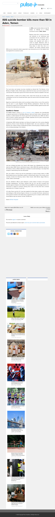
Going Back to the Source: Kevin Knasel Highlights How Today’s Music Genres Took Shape (17, 383)
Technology (26, 13)
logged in (14, 219)
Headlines (9, 13)
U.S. (37, 13)
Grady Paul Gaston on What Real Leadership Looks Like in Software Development (17, 301)
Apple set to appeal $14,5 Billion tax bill (14, 207)
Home (4, 13)
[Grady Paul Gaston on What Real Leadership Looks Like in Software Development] (16, 290)
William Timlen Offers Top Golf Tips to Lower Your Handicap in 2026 (17, 319)
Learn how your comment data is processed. (34, 222)
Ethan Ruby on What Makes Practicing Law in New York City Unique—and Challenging (17, 430)
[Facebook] (11, 234)
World (40, 13)
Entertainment (47, 13)
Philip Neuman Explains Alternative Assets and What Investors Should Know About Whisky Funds (17, 358)
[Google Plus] (14, 234)
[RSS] (17, 234)
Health (14, 13)
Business (32, 13)
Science (20, 13)
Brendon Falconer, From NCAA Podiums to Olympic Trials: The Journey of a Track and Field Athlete (18, 454)
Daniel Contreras (7, 25)
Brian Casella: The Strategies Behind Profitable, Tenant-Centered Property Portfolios (18, 334)
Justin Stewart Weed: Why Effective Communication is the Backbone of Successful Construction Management (17, 479)
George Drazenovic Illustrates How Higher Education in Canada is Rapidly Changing (17, 503)
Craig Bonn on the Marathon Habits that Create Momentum (17, 407)
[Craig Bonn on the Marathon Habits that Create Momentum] (16, 396)
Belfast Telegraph (14, 199)
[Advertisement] (17, 36)
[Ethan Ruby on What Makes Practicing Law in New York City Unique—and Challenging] (16, 419)
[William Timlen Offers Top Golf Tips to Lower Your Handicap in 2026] (16, 311)
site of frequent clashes (29, 112)
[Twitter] (9, 234)
